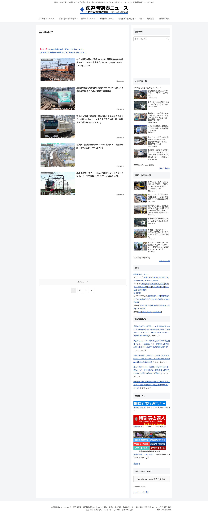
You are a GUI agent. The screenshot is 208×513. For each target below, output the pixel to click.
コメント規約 (102, 507)
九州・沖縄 (140, 308)
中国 (144, 312)
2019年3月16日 (154, 296)
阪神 (158, 287)
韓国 (139, 312)
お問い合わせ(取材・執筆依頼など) (121, 507)
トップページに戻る (141, 492)
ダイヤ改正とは (127, 510)
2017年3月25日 (144, 299)
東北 (147, 305)
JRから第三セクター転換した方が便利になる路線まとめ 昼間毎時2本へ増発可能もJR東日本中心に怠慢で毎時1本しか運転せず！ (151, 370)
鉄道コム (136, 464)
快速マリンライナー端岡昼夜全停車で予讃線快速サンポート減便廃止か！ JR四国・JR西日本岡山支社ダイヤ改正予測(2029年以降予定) (151, 344)
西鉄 (144, 290)
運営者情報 (77, 507)
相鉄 (149, 287)
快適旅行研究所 (139, 407)
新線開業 (137, 293)
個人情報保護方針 (89, 507)
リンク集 (117, 510)
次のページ (82, 282)
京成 (135, 287)
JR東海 (154, 277)
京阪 (167, 287)
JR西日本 (162, 277)
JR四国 (140, 280)
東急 (147, 284)
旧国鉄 (155, 280)
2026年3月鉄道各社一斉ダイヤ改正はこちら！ (66, 49)
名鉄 (154, 287)
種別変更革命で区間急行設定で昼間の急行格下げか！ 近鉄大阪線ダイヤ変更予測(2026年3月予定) (151, 385)
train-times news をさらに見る (152, 479)
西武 (162, 284)
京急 (143, 284)
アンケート (107, 510)
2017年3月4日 (156, 299)
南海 (140, 290)
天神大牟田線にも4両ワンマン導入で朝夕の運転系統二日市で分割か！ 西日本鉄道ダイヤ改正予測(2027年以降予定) (151, 359)
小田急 (152, 284)
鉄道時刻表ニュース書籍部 (143, 454)
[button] (168, 38)
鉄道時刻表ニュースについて (61, 507)
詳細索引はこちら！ (141, 274)
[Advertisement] (82, 40)
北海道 (142, 305)
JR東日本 (147, 277)
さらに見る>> (164, 168)
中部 (156, 305)
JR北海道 (148, 280)
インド (149, 312)
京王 (157, 284)
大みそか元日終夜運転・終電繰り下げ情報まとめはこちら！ (62, 52)
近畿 (160, 305)
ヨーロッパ (157, 312)
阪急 (162, 287)
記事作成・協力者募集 (94, 510)
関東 (151, 305)
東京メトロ (142, 287)
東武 (166, 284)
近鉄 (135, 290)
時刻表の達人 (138, 426)
